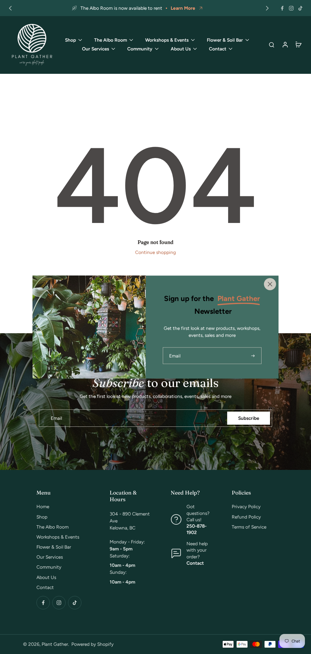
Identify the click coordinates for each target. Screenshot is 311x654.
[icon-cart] (298, 44)
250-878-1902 (196, 529)
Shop (41, 517)
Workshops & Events (57, 537)
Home (42, 506)
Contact (45, 587)
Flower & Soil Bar (53, 547)
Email (56, 418)
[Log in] (285, 44)
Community (48, 567)
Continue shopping (155, 252)
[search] (271, 44)
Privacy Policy (246, 506)
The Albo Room (52, 527)
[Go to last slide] (10, 8)
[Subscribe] (253, 356)
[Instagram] (291, 8)
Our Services (49, 557)
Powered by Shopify (92, 644)
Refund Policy (246, 517)
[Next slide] (267, 8)
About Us (46, 577)
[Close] (270, 284)
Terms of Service (249, 527)
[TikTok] (300, 8)
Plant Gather (55, 644)
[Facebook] (282, 8)
